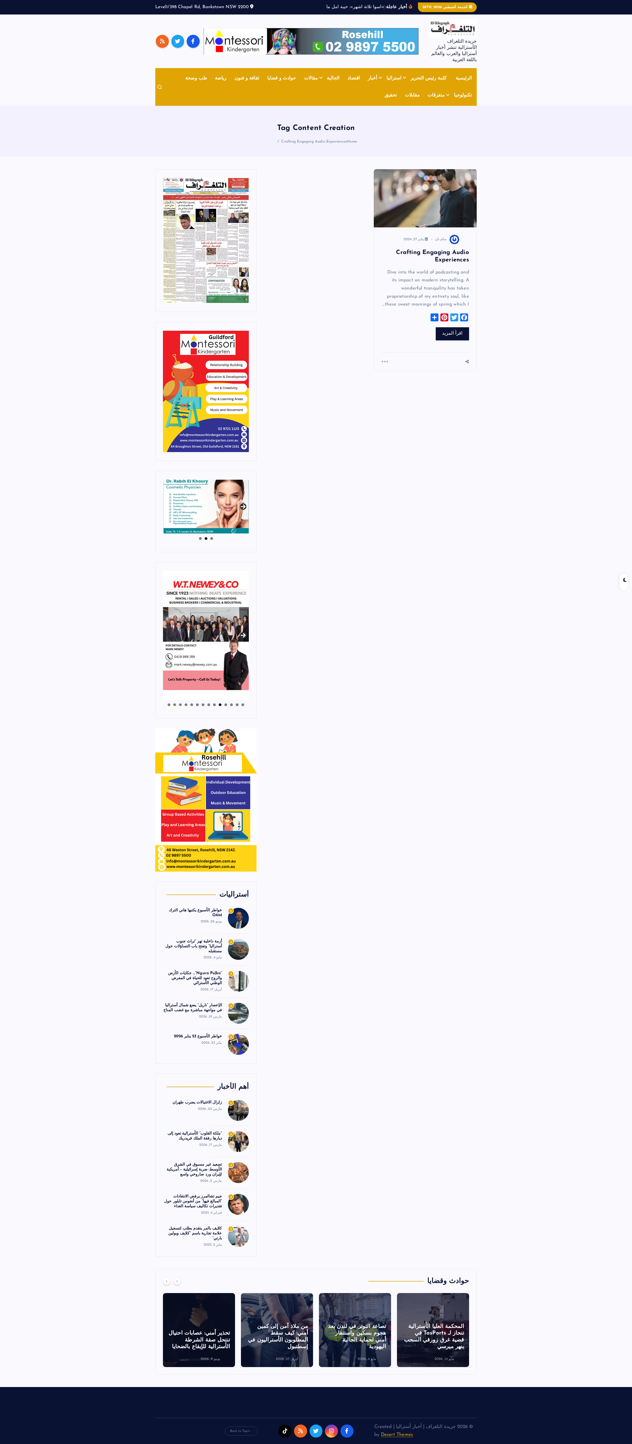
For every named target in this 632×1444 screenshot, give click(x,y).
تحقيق (391, 103)
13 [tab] (174, 712)
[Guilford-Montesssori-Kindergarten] (206, 398)
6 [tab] (214, 712)
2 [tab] (206, 546)
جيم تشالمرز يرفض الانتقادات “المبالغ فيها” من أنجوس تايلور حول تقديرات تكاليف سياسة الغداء (193, 1209)
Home (352, 149)
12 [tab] (180, 712)
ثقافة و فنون (247, 85)
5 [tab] (220, 712)
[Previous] (166, 1288)
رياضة (220, 85)
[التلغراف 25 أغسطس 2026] (206, 247)
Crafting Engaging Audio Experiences (314, 149)
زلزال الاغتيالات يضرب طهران (197, 1110)
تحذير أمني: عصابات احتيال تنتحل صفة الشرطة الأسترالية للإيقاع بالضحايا (277, 1347)
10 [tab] (191, 712)
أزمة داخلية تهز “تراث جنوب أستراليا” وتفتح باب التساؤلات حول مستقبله (193, 954)
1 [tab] (211, 546)
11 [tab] (186, 712)
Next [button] (243, 513)
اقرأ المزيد (452, 341)
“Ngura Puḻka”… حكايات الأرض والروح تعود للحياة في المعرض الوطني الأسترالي (195, 986)
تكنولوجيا (463, 103)
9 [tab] (197, 712)
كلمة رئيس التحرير (429, 85)
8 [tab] (203, 712)
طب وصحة (196, 85)
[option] (433, 1337)
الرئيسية (464, 85)
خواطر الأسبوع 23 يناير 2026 (198, 1044)
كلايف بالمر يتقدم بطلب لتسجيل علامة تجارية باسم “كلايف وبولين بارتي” (195, 1241)
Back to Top (239, 1438)
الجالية (333, 85)
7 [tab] (208, 712)
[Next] (177, 1288)
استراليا (394, 85)
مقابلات (412, 103)
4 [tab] (225, 712)
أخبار (372, 85)
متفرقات (436, 103)
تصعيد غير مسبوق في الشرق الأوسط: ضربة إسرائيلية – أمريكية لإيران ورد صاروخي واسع (194, 1177)
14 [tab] (169, 712)
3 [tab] (200, 546)
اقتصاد (354, 85)
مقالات (311, 85)
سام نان (441, 247)
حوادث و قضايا (281, 85)
